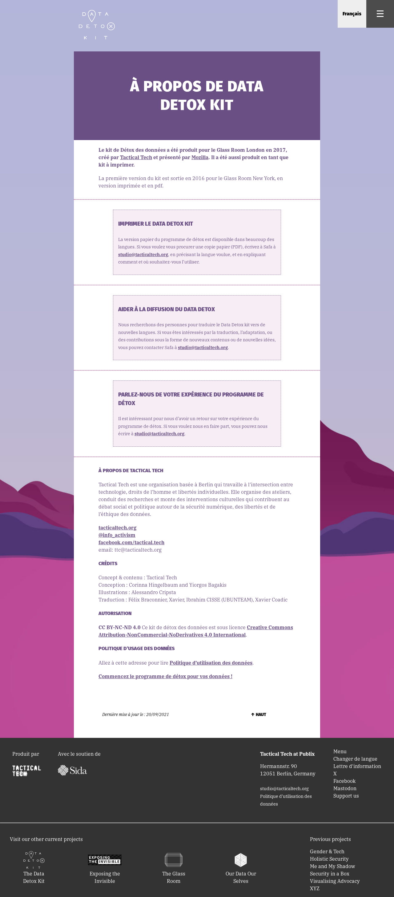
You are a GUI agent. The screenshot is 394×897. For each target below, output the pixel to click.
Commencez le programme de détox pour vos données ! (165, 676)
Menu (340, 751)
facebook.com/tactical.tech (131, 542)
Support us (346, 796)
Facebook (344, 781)
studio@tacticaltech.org (143, 254)
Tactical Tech (136, 157)
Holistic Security (329, 859)
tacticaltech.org (117, 528)
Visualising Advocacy (335, 881)
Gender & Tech (327, 851)
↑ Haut (258, 714)
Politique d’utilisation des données (211, 663)
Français (352, 14)
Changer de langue (355, 759)
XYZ (315, 888)
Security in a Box (329, 874)
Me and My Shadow (332, 866)
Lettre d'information (357, 766)
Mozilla (199, 157)
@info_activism (116, 535)
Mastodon (344, 788)
